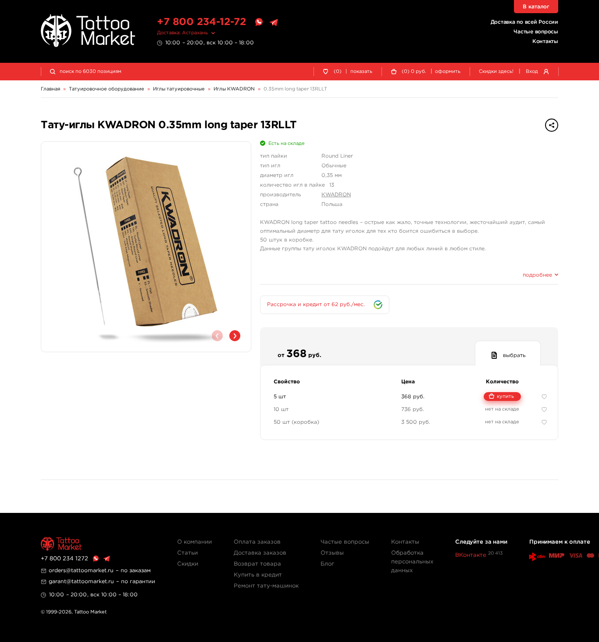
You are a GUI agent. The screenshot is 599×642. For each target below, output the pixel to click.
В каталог (536, 6)
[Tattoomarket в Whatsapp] (259, 22)
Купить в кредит (258, 575)
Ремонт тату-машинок (266, 586)
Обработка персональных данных (412, 562)
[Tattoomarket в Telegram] (273, 22)
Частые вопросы (535, 31)
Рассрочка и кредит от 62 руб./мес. (316, 304)
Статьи (187, 553)
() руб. (414, 71)
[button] (234, 335)
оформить (447, 71)
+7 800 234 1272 (64, 558)
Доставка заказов (260, 553)
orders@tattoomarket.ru (81, 570)
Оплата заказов (257, 542)
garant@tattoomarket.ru (81, 581)
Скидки (187, 564)
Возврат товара (257, 564)
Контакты (545, 41)
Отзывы (332, 553)
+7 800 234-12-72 (201, 22)
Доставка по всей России (524, 22)
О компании (194, 542)
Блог (327, 564)
